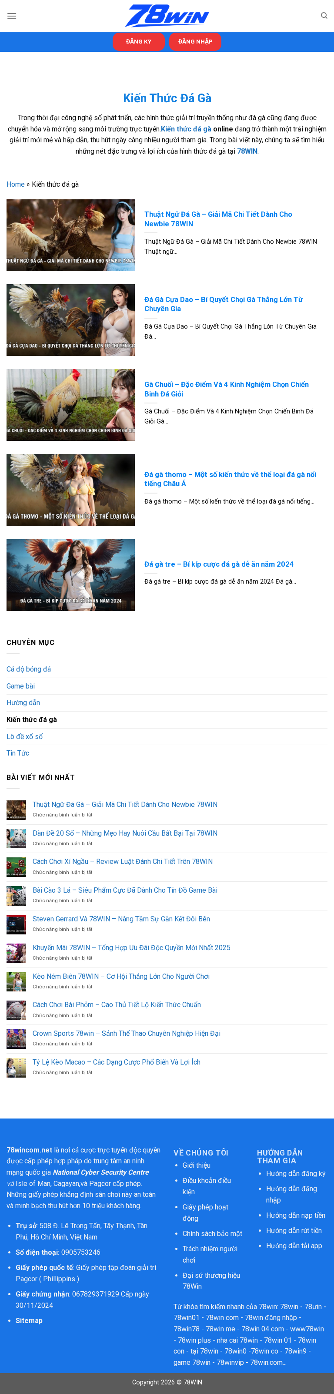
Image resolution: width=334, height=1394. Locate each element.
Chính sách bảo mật (213, 1233)
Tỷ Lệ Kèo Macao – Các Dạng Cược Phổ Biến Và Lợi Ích (116, 1062)
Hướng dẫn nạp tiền (295, 1215)
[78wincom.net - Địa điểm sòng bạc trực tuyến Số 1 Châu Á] (167, 16)
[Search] (324, 15)
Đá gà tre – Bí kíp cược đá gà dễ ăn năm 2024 (219, 564)
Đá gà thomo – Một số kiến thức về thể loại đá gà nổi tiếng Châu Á (230, 479)
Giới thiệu (196, 1165)
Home (16, 184)
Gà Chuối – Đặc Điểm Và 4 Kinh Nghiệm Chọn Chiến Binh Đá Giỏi (226, 389)
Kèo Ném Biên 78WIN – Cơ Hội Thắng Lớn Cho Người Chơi (121, 976)
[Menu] (12, 16)
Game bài (21, 686)
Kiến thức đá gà (186, 129)
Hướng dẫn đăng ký (296, 1173)
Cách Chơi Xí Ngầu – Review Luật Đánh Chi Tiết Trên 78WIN (123, 861)
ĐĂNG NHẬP (195, 41)
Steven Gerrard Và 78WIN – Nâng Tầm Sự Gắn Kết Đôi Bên (121, 919)
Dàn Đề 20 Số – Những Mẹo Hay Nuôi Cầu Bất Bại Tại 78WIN (125, 833)
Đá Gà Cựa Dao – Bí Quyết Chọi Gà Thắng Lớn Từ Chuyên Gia (223, 304)
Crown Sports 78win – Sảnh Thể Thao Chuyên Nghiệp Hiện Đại (126, 1033)
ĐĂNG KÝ (138, 41)
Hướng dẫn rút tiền (294, 1230)
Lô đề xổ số (25, 736)
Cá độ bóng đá (29, 669)
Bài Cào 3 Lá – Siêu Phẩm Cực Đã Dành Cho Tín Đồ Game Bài (125, 890)
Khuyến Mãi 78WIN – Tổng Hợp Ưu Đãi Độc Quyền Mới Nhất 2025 (131, 948)
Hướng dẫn (23, 703)
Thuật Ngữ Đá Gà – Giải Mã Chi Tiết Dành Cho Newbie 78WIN (218, 219)
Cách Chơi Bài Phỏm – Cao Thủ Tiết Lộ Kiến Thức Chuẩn (117, 1005)
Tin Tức (18, 753)
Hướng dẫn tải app (294, 1246)
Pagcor (100, 1183)
